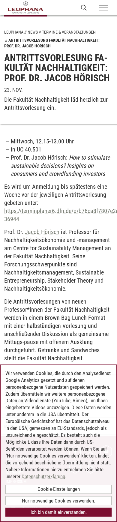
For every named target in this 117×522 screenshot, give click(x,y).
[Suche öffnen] (84, 7)
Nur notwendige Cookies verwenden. (58, 501)
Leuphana (13, 32)
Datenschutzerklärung (43, 476)
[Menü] (103, 8)
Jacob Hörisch (42, 232)
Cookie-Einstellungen (59, 489)
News (33, 32)
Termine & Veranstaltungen (69, 32)
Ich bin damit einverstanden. (59, 512)
